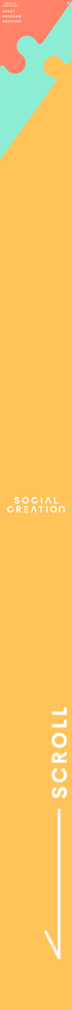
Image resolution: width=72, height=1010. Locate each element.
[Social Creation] (11, 4)
